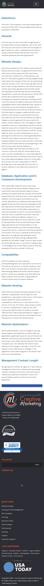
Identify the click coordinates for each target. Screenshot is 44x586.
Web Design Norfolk (9, 583)
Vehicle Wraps (7, 524)
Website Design (7, 506)
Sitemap (5, 532)
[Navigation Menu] (36, 4)
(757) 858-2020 (13, 418)
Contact (4, 535)
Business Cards (7, 521)
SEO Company (7, 513)
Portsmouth (34, 553)
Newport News (7, 556)
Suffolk (16, 553)
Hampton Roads (15, 551)
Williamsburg (7, 553)
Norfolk (25, 551)
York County (18, 556)
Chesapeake (24, 553)
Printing (5, 517)
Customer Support (8, 539)
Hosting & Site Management (12, 510)
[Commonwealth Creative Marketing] (8, 4)
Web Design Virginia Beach (28, 581)
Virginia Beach (34, 551)
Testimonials (6, 528)
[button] (37, 465)
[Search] (40, 4)
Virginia (5, 551)
